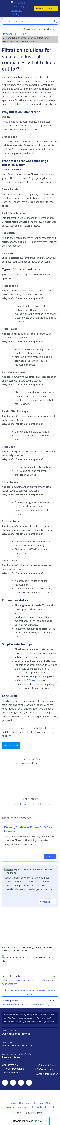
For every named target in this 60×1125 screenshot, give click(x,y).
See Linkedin (19, 804)
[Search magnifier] (55, 21)
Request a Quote (44, 8)
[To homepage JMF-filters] (20, 8)
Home (12, 1103)
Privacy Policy (13, 1107)
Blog (48, 1103)
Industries (37, 1103)
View (48, 856)
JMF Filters (29, 680)
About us (24, 1103)
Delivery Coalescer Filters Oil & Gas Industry (26, 1004)
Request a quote (33, 1107)
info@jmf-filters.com (46, 1069)
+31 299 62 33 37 (40, 804)
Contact (49, 1107)
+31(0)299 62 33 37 (47, 1065)
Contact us (45, 901)
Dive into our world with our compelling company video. (31, 992)
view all (54, 976)
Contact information (46, 1074)
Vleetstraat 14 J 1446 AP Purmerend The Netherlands (13, 1068)
